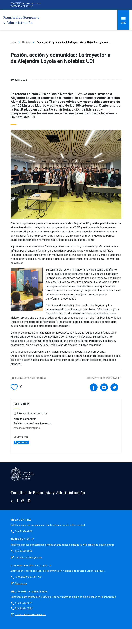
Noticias (26, 42)
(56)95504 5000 (24, 550)
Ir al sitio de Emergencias (28, 557)
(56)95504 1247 (24, 608)
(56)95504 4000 (24, 531)
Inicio (13, 42)
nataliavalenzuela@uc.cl (27, 428)
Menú (123, 23)
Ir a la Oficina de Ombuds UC (30, 614)
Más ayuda (21, 583)
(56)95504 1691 (24, 603)
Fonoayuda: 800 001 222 (28, 577)
